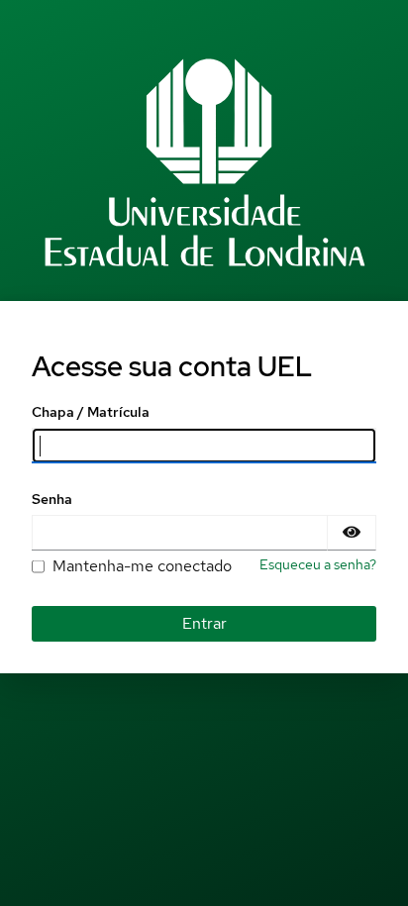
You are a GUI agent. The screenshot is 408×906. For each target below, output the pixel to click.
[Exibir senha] (351, 533)
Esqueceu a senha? (317, 564)
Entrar (204, 623)
